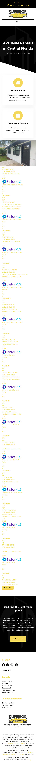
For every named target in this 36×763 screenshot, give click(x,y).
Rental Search (6, 688)
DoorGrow (18, 727)
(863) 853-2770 (19, 5)
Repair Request (7, 686)
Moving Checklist (8, 692)
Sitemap (28, 760)
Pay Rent (5, 683)
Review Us (7, 670)
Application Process (8, 690)
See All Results (7, 587)
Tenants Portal (7, 681)
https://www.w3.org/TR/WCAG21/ (14, 743)
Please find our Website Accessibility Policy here (18, 753)
